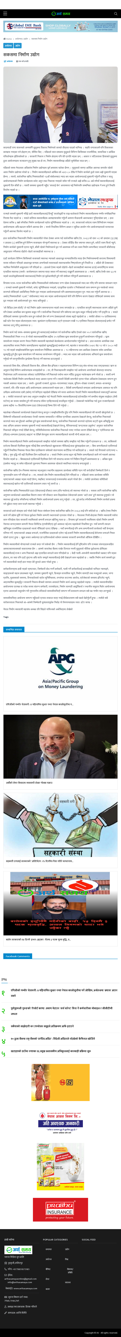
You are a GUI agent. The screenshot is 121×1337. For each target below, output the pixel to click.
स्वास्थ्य (68, 1282)
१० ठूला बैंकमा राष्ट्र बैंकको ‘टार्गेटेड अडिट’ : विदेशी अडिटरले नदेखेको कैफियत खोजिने (53, 1039)
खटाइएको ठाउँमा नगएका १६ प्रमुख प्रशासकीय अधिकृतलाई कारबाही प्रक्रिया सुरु (51, 1051)
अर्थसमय (9, 61)
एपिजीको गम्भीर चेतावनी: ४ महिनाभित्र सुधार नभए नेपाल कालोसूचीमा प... (39, 704)
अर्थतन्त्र (8, 46)
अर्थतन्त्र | (19, 39)
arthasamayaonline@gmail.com (20, 1279)
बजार (48, 1289)
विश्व (66, 1259)
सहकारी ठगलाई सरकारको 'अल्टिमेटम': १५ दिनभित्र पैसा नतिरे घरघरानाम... (39, 861)
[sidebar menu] (5, 13)
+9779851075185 (21, 1269)
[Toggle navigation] (116, 13)
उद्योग (26, 39)
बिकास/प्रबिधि (70, 1270)
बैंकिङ (48, 1269)
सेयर (47, 1279)
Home (9, 39)
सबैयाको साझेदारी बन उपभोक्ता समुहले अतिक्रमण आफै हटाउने (42, 1026)
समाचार (49, 1249)
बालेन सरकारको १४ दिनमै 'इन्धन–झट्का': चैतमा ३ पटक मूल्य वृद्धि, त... (38, 940)
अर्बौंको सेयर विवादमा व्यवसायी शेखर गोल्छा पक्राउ (29, 783)
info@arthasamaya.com (20, 1282)
